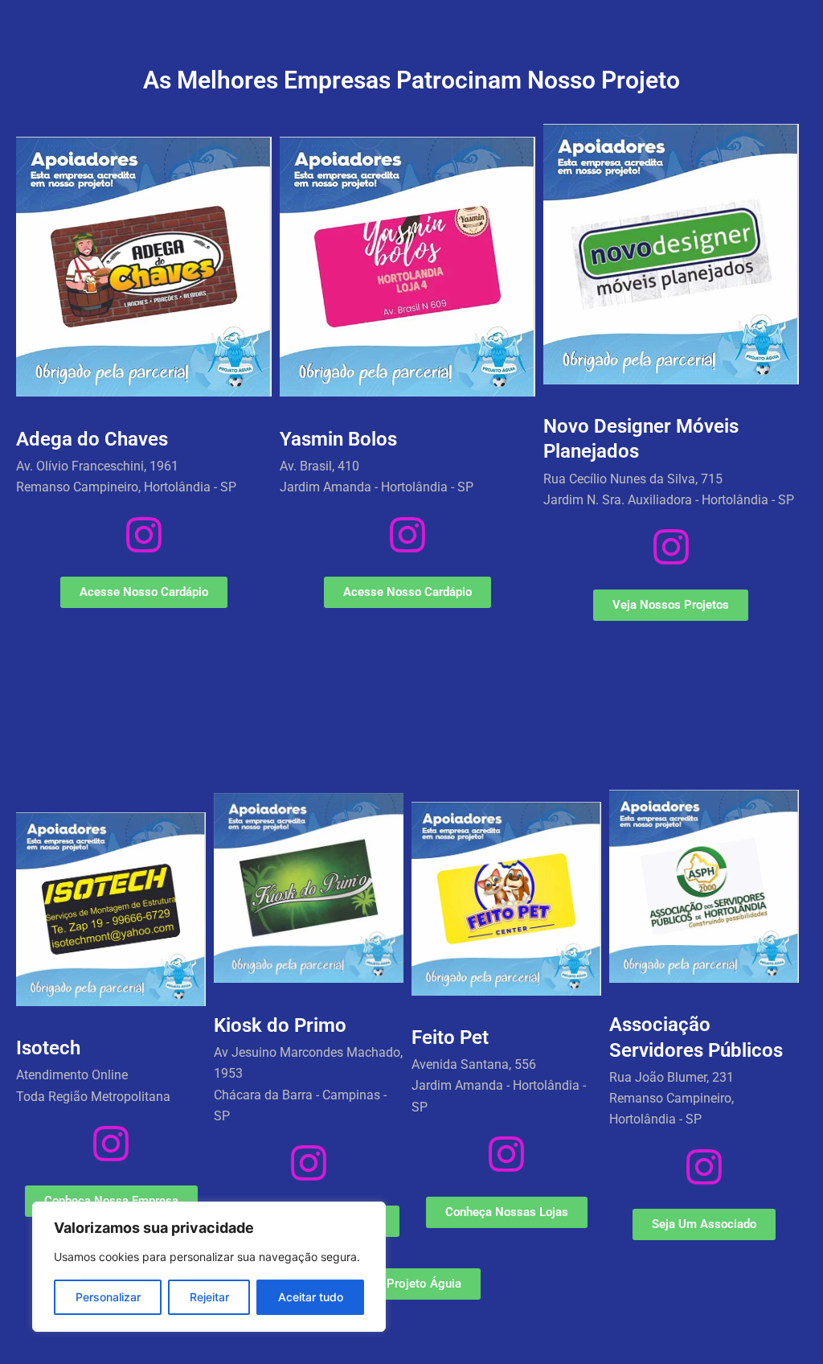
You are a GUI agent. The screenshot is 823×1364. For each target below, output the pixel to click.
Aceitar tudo (310, 1297)
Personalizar (108, 1297)
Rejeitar (209, 1297)
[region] (209, 1267)
